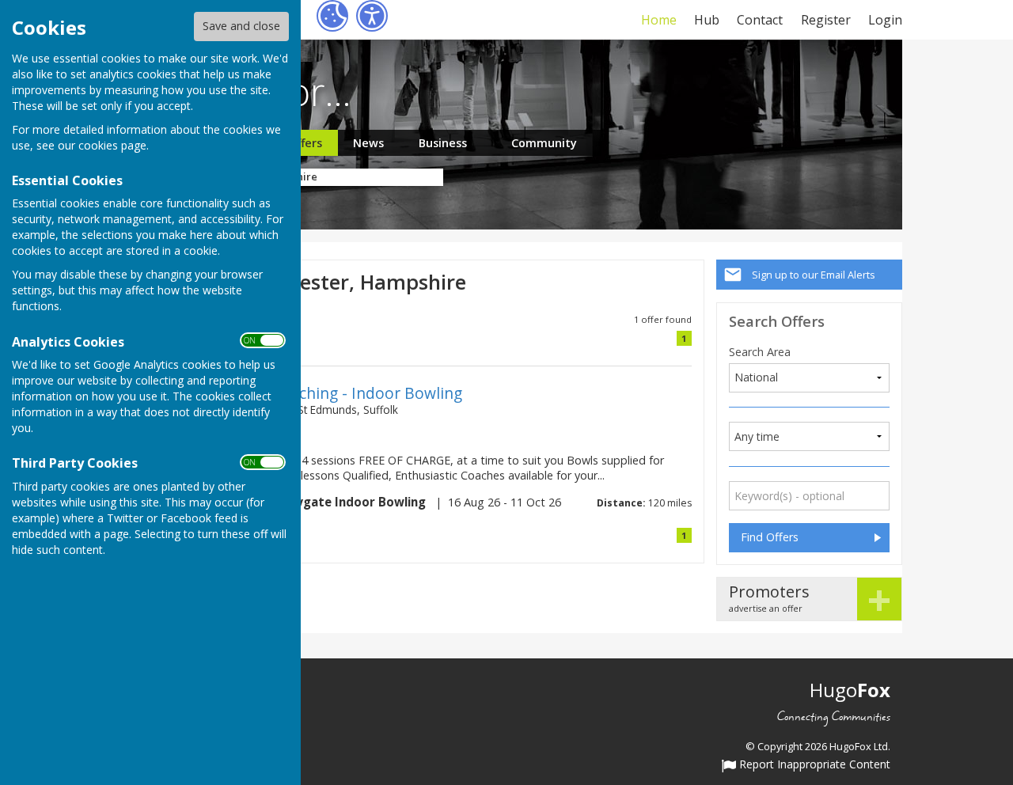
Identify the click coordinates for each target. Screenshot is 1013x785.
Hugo (850, 690)
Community (544, 142)
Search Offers (777, 321)
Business (443, 142)
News (368, 142)
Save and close (241, 25)
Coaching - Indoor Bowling (366, 393)
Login (885, 19)
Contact (760, 19)
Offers (304, 142)
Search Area (760, 352)
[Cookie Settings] (332, 16)
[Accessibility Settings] (372, 16)
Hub (706, 19)
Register (825, 19)
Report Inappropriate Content (813, 765)
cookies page (112, 145)
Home (658, 19)
